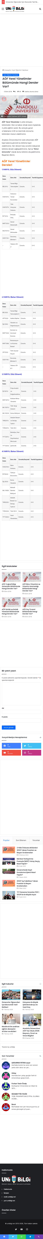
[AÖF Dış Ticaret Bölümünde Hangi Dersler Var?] (31, 602)
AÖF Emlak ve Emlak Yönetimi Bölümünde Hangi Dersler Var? (10, 611)
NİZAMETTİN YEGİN (19, 1094)
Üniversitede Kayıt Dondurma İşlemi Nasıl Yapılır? (26, 872)
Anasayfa (7, 70)
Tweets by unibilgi (8, 1047)
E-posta (5, 717)
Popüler (6, 840)
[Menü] (3, 9)
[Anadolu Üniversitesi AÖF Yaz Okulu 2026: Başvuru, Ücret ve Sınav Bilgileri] (32, 1020)
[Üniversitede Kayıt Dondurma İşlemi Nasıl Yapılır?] (8, 872)
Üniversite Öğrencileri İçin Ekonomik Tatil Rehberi (23, 2)
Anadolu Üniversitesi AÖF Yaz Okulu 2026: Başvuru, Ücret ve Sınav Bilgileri (31, 1032)
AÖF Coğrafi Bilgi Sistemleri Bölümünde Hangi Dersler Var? (11, 586)
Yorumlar (36, 840)
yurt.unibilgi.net (9, 1201)
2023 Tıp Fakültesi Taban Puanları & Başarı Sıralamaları (27, 883)
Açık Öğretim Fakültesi (20, 70)
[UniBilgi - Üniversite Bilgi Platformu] (15, 9)
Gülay (14, 1073)
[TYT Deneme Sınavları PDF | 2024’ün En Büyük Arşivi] (8, 895)
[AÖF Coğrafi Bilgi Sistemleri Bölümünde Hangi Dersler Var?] (11, 577)
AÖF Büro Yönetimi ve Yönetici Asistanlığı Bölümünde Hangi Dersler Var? (31, 587)
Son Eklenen (21, 840)
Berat (14, 1104)
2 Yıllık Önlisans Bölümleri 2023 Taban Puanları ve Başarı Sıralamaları (27, 850)
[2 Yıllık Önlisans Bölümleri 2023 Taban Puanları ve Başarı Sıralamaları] (8, 850)
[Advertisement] (21, 42)
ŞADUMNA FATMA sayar (21, 1063)
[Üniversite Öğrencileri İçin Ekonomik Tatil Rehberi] (11, 994)
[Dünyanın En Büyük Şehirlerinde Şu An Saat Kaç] (32, 994)
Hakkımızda (8, 1189)
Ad (3, 708)
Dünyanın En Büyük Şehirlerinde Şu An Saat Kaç (30, 1004)
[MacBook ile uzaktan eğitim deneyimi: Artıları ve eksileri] (11, 1019)
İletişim (6, 1193)
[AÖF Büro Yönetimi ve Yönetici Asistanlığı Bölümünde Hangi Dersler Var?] (31, 577)
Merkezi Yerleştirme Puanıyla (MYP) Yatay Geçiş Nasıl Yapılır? (28, 861)
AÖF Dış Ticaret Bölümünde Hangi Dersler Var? (29, 611)
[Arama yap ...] (40, 9)
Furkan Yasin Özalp (19, 1083)
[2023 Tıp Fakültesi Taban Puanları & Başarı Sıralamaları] (8, 883)
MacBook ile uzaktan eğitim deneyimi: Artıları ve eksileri (10, 1029)
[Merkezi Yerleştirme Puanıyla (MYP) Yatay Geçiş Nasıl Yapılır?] (8, 861)
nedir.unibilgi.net (10, 1197)
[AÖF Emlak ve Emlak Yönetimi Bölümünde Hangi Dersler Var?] (11, 602)
